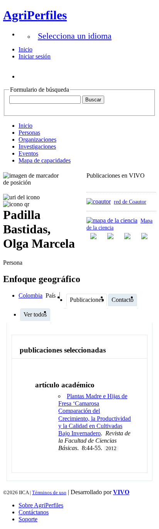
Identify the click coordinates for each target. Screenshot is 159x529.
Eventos (28, 153)
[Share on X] (128, 236)
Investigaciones (37, 146)
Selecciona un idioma (75, 36)
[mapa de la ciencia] (111, 220)
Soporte (28, 519)
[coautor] (98, 201)
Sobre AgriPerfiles (41, 505)
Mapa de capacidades (45, 160)
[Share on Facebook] (94, 236)
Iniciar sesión (35, 56)
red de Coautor (130, 202)
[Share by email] (145, 236)
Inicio (25, 49)
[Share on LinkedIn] (111, 236)
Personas (29, 132)
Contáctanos (34, 512)
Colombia (30, 295)
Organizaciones (37, 139)
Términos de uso (49, 492)
